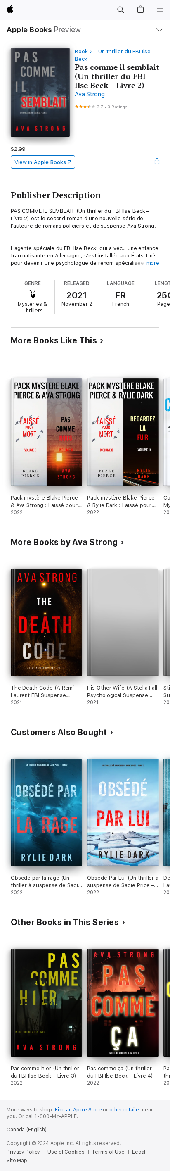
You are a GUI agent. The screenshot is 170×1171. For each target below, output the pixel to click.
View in (40, 162)
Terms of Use (108, 1152)
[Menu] (160, 10)
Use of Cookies (65, 1152)
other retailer (125, 1110)
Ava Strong (90, 94)
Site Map (17, 1161)
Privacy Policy (23, 1152)
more (153, 263)
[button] (120, 10)
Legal (138, 1152)
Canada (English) (27, 1130)
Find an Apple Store (78, 1110)
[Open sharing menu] (156, 162)
